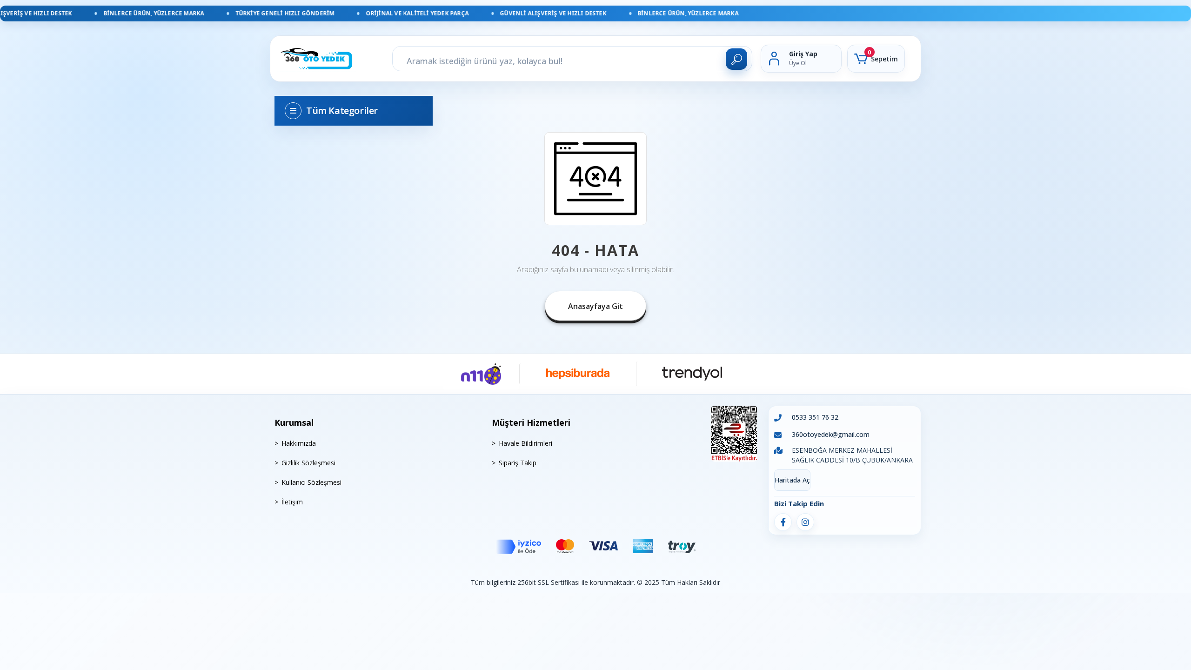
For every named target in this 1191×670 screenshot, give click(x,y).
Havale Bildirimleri (525, 443)
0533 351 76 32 (815, 417)
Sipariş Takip (517, 462)
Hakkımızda (298, 443)
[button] (876, 59)
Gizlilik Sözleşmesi (308, 462)
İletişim (292, 501)
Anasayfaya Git (595, 306)
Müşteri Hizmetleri (531, 422)
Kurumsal (294, 422)
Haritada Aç (792, 480)
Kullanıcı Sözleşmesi (311, 482)
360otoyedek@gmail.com (831, 434)
